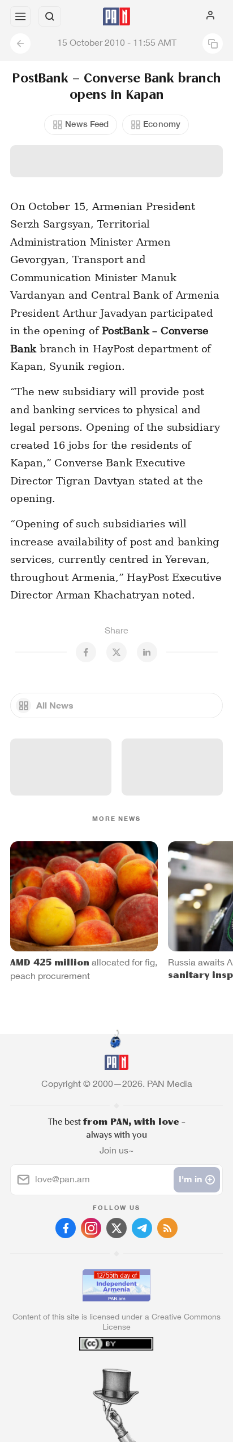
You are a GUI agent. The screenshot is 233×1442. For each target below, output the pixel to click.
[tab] (93, 1373)
